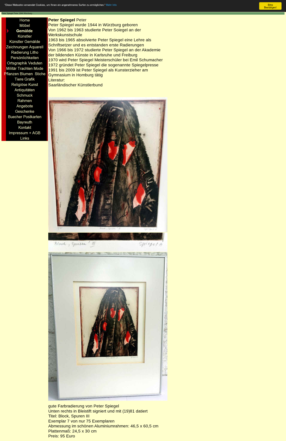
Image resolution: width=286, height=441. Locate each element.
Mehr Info (111, 5)
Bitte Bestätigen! (270, 6)
